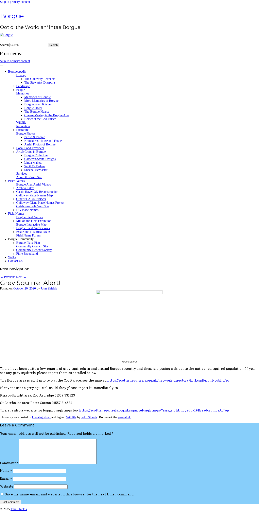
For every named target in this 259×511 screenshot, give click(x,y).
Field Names (16, 213)
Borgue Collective (36, 155)
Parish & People (34, 137)
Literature (22, 129)
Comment (9, 463)
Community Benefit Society (34, 250)
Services (21, 173)
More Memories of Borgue (41, 100)
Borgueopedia (17, 71)
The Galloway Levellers (39, 79)
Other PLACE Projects (31, 199)
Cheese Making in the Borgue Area (46, 115)
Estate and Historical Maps (33, 231)
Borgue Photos (25, 133)
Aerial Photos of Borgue (39, 144)
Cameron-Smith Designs (40, 159)
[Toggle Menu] (1, 65)
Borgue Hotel (33, 108)
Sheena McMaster (35, 170)
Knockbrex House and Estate (43, 140)
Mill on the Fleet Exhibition (33, 221)
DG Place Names (27, 210)
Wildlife (21, 122)
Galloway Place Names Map (34, 195)
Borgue (12, 16)
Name (6, 470)
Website (6, 486)
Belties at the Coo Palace (40, 119)
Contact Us (15, 261)
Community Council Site (32, 246)
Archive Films (25, 188)
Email (6, 478)
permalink (124, 417)
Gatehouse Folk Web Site (32, 206)
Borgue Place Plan (28, 242)
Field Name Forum (28, 235)
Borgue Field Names (29, 217)
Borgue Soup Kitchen (38, 104)
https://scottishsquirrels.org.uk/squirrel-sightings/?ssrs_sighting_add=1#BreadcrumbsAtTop (154, 410)
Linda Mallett (32, 162)
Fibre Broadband (27, 253)
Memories (22, 93)
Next (21, 277)
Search (4, 45)
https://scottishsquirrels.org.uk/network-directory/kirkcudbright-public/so (168, 380)
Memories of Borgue (37, 97)
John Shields (49, 288)
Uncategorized (41, 417)
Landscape (23, 86)
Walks (12, 257)
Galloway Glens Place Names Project (40, 202)
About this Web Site (29, 177)
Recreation (23, 126)
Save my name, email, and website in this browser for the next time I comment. (69, 494)
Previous (7, 277)
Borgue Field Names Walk (33, 228)
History (21, 75)
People (20, 89)
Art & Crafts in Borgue (31, 151)
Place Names (16, 180)
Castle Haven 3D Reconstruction (37, 191)
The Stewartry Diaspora (39, 82)
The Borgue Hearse (36, 111)
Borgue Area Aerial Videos (33, 184)
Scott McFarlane (34, 166)
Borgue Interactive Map (31, 224)
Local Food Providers (30, 148)
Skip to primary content (15, 1)
